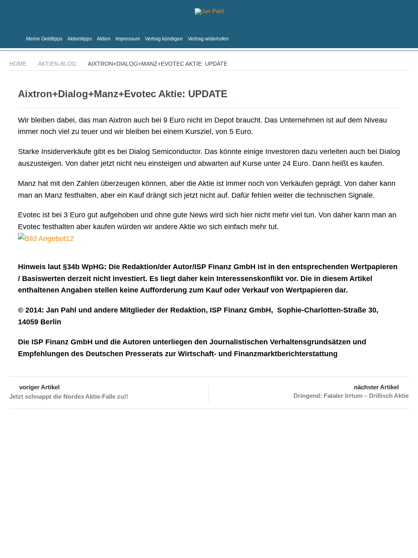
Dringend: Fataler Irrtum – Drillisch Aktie (351, 395)
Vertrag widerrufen (208, 39)
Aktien (104, 39)
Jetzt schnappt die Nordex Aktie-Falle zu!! (68, 396)
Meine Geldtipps (44, 39)
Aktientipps (79, 39)
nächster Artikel (376, 387)
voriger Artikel (39, 387)
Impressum (128, 39)
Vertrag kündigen (164, 39)
